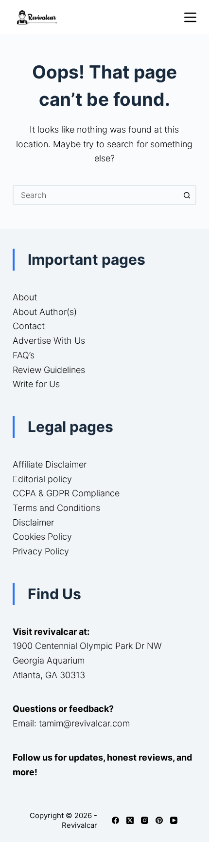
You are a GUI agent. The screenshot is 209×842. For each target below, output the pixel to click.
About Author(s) (45, 312)
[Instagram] (144, 820)
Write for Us (36, 384)
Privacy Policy (41, 551)
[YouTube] (173, 820)
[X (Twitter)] (130, 820)
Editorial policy (42, 479)
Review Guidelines (49, 370)
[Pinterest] (159, 820)
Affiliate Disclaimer (50, 464)
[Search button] (186, 195)
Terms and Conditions (56, 508)
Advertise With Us (49, 340)
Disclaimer (33, 522)
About (25, 297)
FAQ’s (24, 355)
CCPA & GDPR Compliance (66, 493)
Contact (29, 326)
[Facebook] (115, 820)
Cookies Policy (42, 536)
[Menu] (190, 17)
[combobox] (96, 195)
